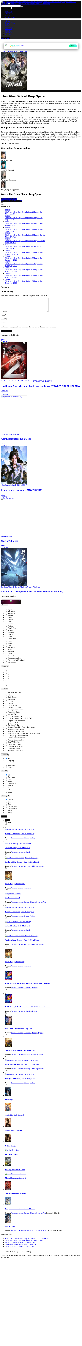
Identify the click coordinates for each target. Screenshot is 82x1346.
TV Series (11, 777)
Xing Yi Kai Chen (14, 742)
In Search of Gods (11, 1154)
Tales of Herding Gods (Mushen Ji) (17, 848)
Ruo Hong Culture (14, 725)
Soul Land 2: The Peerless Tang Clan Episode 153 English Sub (26, 1239)
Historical (11, 632)
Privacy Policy (10, 17)
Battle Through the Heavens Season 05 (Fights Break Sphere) (27, 983)
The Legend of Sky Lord (16, 660)
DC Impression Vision (15, 710)
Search (4, 816)
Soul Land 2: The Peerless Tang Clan (18, 1029)
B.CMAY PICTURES (15, 693)
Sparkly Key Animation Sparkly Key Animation (24, 733)
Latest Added (12, 808)
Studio (5, 689)
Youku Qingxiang (14, 748)
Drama (10, 622)
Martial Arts (12, 639)
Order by (5, 796)
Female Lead (12, 628)
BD (8, 788)
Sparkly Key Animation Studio (18, 736)
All (9, 758)
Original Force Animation (16, 721)
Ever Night (9, 1099)
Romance (11, 651)
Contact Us (9, 14)
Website (3, 323)
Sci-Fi (21, 115)
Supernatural (12, 656)
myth (9, 645)
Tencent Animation (14, 658)
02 (8, 672)
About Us (8, 12)
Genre (4, 605)
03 (8, 674)
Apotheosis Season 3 (12, 898)
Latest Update (12, 806)
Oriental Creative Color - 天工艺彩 (20, 718)
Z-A (9, 804)
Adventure (9, 115)
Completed (11, 763)
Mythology (11, 647)
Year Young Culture (14, 744)
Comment (5, 311)
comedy (10, 615)
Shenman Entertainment (16, 731)
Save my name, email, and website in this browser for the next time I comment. (29, 327)
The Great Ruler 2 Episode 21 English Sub (19, 1246)
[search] (22, 6)
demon (10, 617)
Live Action (11, 783)
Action (3, 115)
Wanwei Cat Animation (15, 740)
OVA (9, 779)
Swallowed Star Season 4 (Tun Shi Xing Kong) (22, 862)
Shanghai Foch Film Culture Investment (21, 727)
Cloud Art (11, 703)
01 (8, 670)
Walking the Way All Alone (15, 1170)
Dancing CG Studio (14, 708)
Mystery (10, 643)
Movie (10, 641)
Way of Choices (10, 1226)
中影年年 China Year (15, 750)
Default (10, 800)
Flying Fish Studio (14, 712)
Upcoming (11, 765)
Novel (10, 649)
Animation (11, 613)
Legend (10, 634)
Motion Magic (23, 109)
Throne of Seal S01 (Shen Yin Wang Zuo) (20, 1050)
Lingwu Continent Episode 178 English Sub (20, 1242)
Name (3, 315)
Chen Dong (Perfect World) (15, 884)
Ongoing (11, 761)
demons (10, 619)
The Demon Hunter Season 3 (15, 1193)
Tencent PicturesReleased (16, 738)
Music (9, 792)
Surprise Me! (5, 38)
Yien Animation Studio (15, 746)
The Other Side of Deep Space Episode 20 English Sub (23, 1240)
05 (8, 676)
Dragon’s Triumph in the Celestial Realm (20, 1209)
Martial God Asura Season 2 (15, 1178)
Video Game (12, 662)
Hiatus (10, 767)
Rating (10, 812)
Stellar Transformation (13, 1130)
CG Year (11, 701)
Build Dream (12, 697)
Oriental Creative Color (15, 716)
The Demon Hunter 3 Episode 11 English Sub (20, 1244)
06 (8, 678)
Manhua (10, 637)
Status (5, 754)
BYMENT (11, 699)
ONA (9, 790)
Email (3, 319)
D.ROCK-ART (13, 705)
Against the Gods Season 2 (14, 1115)
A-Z (9, 802)
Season (5, 666)
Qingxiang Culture (14, 723)
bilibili (24, 111)
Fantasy (16, 115)
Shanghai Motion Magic (16, 729)
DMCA (7, 15)
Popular (10, 810)
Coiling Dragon (10, 1146)
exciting (10, 624)
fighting (10, 630)
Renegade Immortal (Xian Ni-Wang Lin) (19, 834)
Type (4, 771)
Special (10, 785)
